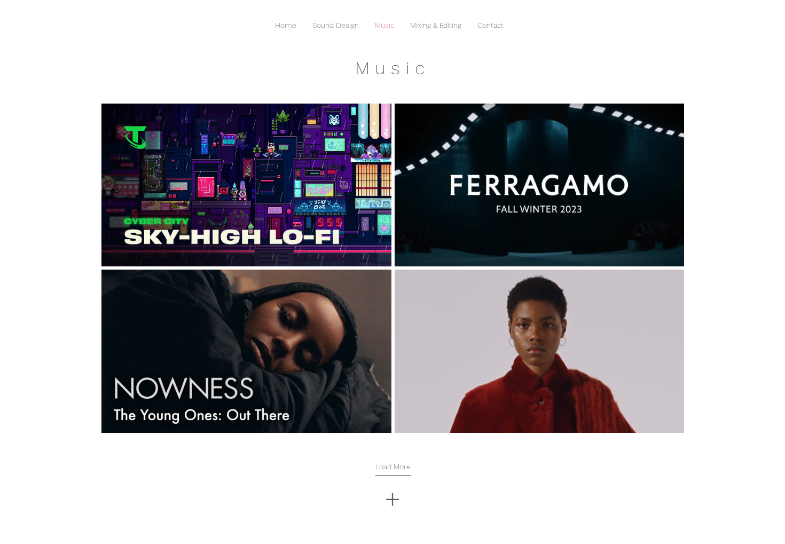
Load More (393, 466)
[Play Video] (246, 185)
